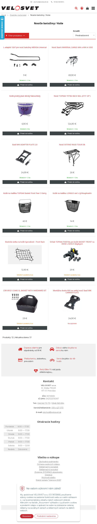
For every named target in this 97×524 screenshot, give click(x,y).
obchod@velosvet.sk (40, 2)
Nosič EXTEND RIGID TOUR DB (72, 145)
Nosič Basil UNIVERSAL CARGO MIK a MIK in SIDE (72, 47)
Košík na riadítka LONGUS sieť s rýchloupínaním (72, 193)
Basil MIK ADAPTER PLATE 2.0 (24, 145)
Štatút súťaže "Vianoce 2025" (48, 480)
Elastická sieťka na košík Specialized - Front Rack (25, 242)
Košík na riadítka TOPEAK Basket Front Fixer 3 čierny (24, 193)
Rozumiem (26, 516)
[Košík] (87, 8)
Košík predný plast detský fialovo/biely (24, 96)
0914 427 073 (57, 408)
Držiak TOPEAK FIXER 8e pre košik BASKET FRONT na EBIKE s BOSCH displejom (72, 243)
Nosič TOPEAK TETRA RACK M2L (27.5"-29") (72, 96)
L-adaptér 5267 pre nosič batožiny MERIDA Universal (24, 47)
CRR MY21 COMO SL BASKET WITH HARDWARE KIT (24, 291)
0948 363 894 (59, 2)
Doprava (48, 475)
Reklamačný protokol (48, 469)
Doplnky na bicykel (18, 15)
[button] (76, 8)
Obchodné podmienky (48, 461)
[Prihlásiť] (81, 8)
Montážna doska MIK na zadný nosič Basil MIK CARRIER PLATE (72, 292)
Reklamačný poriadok (48, 467)
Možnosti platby (49, 477)
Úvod (3, 15)
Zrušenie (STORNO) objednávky (48, 472)
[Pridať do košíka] (25, 85)
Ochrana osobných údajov (48, 464)
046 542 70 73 (44, 403)
